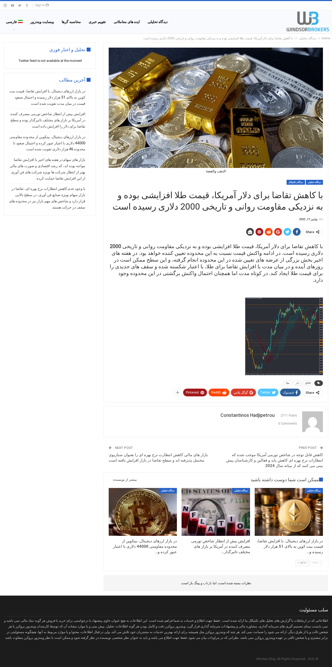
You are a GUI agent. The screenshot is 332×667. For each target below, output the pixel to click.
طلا (287, 383)
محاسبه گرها (71, 22)
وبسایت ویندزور (42, 22)
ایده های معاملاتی (127, 22)
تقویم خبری (97, 22)
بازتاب (207, 583)
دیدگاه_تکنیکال (295, 182)
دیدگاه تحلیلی (158, 22)
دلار (297, 383)
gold (308, 383)
